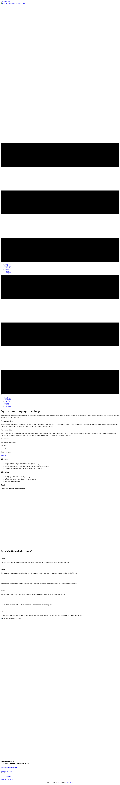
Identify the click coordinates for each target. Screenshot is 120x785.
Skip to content (5, 1)
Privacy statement (6, 776)
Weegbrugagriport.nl (7, 779)
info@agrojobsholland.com (9, 767)
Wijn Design (70, 782)
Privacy (59, 782)
